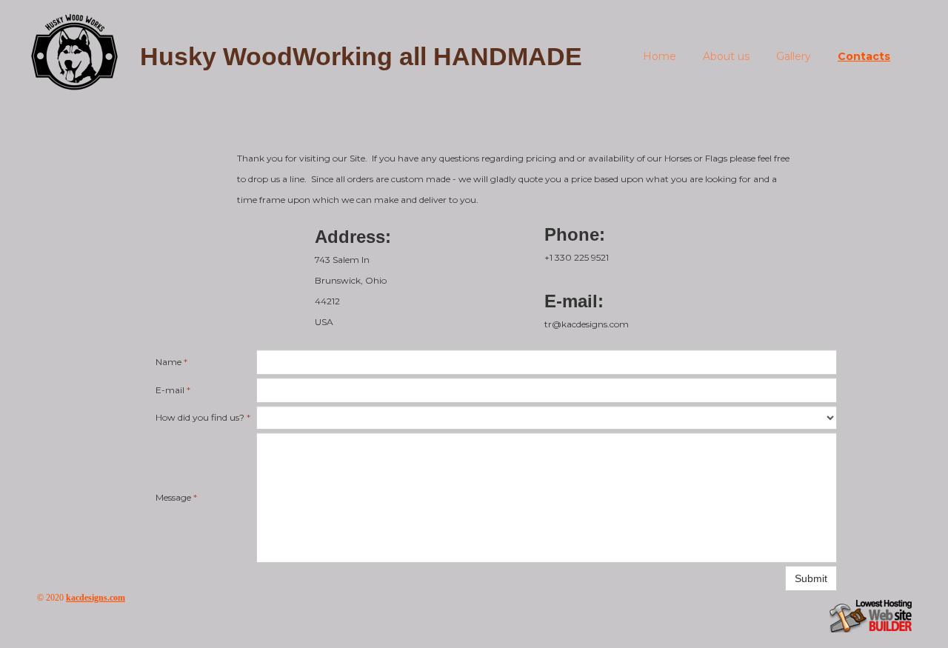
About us (726, 56)
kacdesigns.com (95, 597)
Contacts (864, 56)
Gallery (793, 56)
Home (659, 56)
